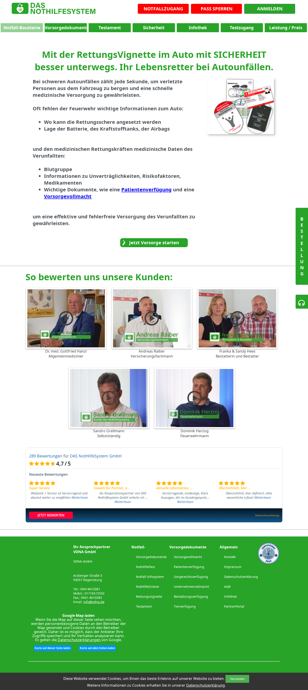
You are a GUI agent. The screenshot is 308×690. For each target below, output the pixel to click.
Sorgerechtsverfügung (191, 577)
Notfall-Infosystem (150, 577)
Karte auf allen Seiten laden (97, 648)
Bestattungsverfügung (191, 596)
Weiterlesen (79, 497)
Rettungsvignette (149, 596)
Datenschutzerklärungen (79, 639)
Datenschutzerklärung (205, 685)
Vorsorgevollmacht (188, 557)
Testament (110, 28)
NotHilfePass (145, 567)
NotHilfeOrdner (147, 586)
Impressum (232, 567)
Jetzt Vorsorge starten (154, 243)
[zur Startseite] (53, 9)
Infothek (198, 28)
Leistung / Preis (285, 28)
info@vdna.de (93, 602)
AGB (227, 586)
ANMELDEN (270, 9)
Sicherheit (153, 28)
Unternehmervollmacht (191, 586)
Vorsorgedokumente (66, 28)
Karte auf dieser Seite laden (52, 648)
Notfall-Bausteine (21, 28)
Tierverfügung (185, 606)
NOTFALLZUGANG (163, 9)
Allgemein (229, 547)
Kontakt (230, 557)
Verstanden (237, 679)
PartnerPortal (234, 606)
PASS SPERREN (216, 9)
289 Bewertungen (45, 456)
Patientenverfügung (189, 567)
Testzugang (242, 28)
